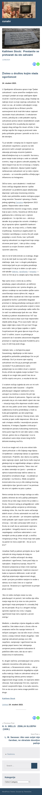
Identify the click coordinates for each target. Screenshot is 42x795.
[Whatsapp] (38, 64)
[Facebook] (34, 64)
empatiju (33, 272)
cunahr (6, 21)
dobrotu (15, 272)
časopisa (19, 202)
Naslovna (11, 754)
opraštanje (23, 272)
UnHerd (5, 705)
